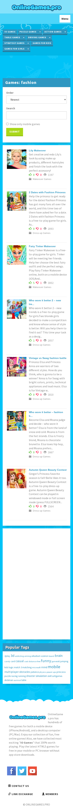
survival (17, 680)
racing (14, 676)
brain (59, 655)
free (38, 661)
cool (26, 661)
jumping (64, 661)
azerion (44, 656)
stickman (8, 680)
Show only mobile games (25, 124)
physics (42, 672)
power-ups (51, 672)
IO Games (9, 31)
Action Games (52, 31)
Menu (65, 20)
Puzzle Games (27, 31)
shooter (30, 676)
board (51, 656)
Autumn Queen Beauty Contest (48, 469)
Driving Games (37, 37)
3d (12, 655)
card (13, 661)
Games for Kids (42, 43)
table (23, 680)
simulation (41, 676)
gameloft (56, 661)
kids (6, 667)
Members (51, 794)
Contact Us (20, 786)
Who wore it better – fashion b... (46, 414)
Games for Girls (14, 48)
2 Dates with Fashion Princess (47, 192)
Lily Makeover (37, 150)
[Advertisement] (36, 66)
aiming (27, 656)
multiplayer (11, 672)
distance (32, 661)
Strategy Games (14, 43)
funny (46, 660)
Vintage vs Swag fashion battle (47, 358)
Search (10, 108)
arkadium (36, 656)
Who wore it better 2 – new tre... (45, 302)
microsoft (36, 667)
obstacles (24, 672)
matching (27, 667)
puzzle (7, 676)
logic (11, 667)
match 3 (18, 667)
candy (7, 661)
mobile (54, 666)
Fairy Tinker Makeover (42, 246)
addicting (19, 656)
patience (35, 672)
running (22, 676)
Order (9, 92)
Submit (14, 131)
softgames (57, 676)
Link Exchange (22, 794)
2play (7, 656)
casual (20, 661)
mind (44, 667)
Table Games (12, 37)
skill (49, 676)
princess (61, 672)
